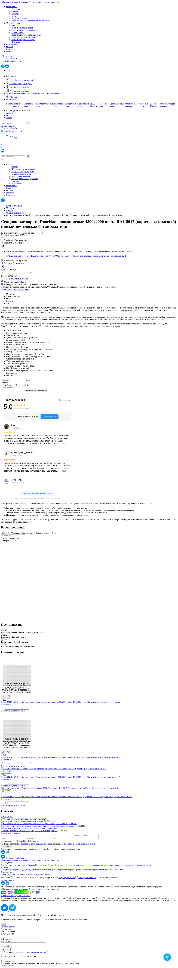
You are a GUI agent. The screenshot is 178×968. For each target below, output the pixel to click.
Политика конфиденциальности (15, 896)
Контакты (10, 49)
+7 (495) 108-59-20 (9, 58)
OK (3, 924)
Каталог (9, 164)
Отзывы (15, 11)
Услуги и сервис (13, 23)
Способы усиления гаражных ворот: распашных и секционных (29, 831)
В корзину (5, 711)
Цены (8, 51)
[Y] (28, 123)
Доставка (15, 42)
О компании (11, 6)
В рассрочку (24, 289)
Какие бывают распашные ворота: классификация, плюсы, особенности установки (38, 826)
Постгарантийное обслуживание (26, 35)
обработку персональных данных (36, 844)
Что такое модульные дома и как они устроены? (22, 821)
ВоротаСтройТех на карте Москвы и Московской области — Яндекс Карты (37, 498)
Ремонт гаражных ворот (22, 28)
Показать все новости (10, 833)
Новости (15, 14)
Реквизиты (68, 865)
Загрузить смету (8, 841)
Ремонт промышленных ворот (24, 30)
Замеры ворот (17, 32)
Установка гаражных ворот (23, 37)
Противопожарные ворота (86, 870)
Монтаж (15, 25)
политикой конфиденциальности (80, 844)
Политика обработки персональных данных (93, 865)
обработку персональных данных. (31, 952)
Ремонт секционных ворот (23, 39)
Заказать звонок (8, 126)
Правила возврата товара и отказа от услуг (30, 21)
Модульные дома (27, 870)
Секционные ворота (10, 870)
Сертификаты (12, 44)
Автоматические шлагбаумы (111, 870)
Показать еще (7, 816)
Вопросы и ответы (19, 18)
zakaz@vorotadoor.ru (87, 877)
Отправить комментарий (35, 390)
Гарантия (15, 9)
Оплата (9, 47)
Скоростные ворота (65, 870)
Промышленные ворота (45, 870)
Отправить (6, 846)
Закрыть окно (7, 966)
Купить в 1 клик (20, 279)
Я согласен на (26, 952)
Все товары (11, 99)
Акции (14, 16)
